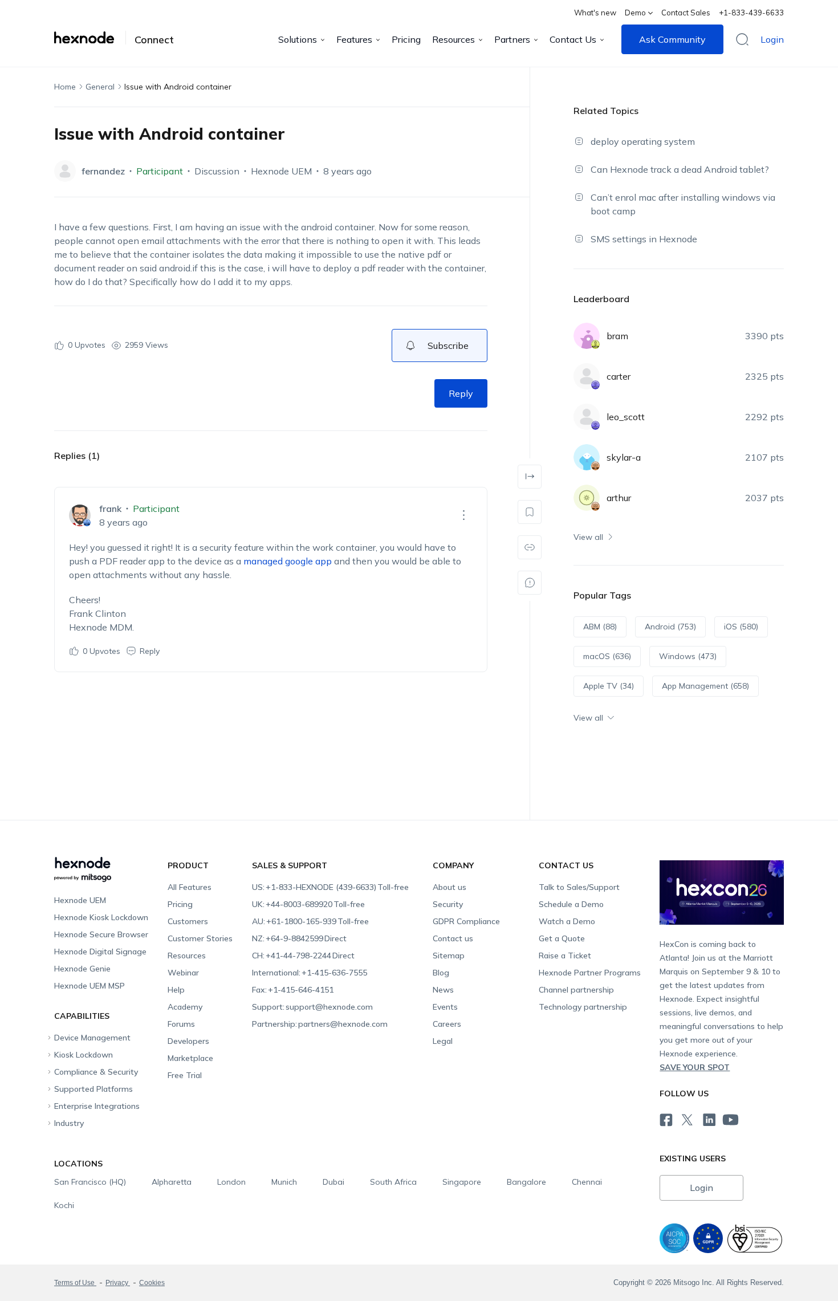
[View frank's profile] (80, 515)
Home (65, 87)
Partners (512, 39)
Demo (635, 12)
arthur (619, 497)
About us (449, 887)
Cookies (152, 1283)
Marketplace (190, 1058)
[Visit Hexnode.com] (90, 37)
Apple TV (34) (608, 686)
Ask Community (672, 39)
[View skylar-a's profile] (586, 457)
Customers (188, 921)
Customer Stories (200, 938)
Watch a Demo (567, 921)
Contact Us (573, 39)
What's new (595, 12)
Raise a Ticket (565, 955)
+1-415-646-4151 (292, 990)
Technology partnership (583, 1007)
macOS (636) (607, 656)
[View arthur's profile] (586, 498)
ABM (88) (600, 626)
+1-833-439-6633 (751, 12)
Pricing (406, 39)
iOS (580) (741, 626)
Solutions (297, 39)
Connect (154, 40)
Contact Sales (685, 12)
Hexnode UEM (281, 171)
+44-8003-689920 (308, 904)
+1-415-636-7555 (309, 972)
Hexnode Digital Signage (100, 951)
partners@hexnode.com (320, 1024)
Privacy (117, 1283)
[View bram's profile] (586, 336)
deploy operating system (643, 141)
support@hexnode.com (312, 1007)
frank (110, 508)
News (443, 990)
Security (448, 904)
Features (354, 39)
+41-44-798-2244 (303, 955)
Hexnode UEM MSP (89, 986)
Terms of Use (75, 1283)
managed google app (287, 561)
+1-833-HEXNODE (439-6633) (330, 887)
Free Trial (185, 1075)
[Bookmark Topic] (529, 512)
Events (445, 1007)
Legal (443, 1041)
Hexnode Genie (82, 968)
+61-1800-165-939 (310, 921)
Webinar (183, 972)
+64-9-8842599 (299, 938)
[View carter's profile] (586, 376)
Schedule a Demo (571, 904)
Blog (441, 972)
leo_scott (626, 416)
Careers (447, 1024)
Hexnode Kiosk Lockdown (101, 917)
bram (617, 335)
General (100, 87)
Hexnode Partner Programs (590, 972)
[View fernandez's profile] (65, 171)
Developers (188, 1041)
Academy (185, 1007)
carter (618, 376)
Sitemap (449, 955)
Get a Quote (562, 938)
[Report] (530, 583)
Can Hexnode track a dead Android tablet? (680, 169)
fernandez (103, 171)
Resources (453, 39)
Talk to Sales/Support (579, 887)
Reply (461, 393)
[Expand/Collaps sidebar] (530, 477)
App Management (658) (705, 686)
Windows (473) (688, 656)
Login (772, 39)
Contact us (453, 938)
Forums (181, 1024)
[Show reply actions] (463, 515)
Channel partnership (576, 990)
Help (176, 990)
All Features (189, 887)
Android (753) (670, 626)
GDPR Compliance (466, 921)
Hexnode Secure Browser (101, 934)
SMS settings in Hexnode (644, 239)
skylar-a (624, 457)
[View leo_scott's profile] (586, 417)
